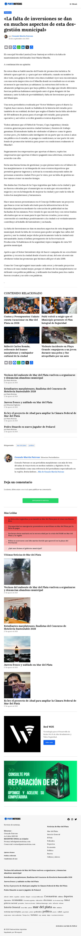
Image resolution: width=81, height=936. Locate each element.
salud (60, 912)
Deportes (51, 844)
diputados (7, 900)
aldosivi (6, 896)
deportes (68, 896)
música (59, 907)
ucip (40, 915)
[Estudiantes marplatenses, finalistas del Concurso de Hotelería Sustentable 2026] (17, 610)
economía (17, 900)
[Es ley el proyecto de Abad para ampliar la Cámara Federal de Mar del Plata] (17, 685)
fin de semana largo (58, 900)
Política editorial (10, 856)
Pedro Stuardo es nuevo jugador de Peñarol (29, 426)
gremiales (21, 903)
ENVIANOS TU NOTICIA (40, 500)
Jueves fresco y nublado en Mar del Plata (28, 402)
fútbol (67, 900)
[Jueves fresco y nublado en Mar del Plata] (17, 649)
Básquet (28, 896)
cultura (60, 897)
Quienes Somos (9, 852)
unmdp (44, 915)
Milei (54, 907)
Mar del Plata (52, 831)
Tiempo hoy (26, 915)
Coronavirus (50, 896)
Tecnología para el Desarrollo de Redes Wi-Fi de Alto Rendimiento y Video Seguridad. (57, 734)
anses (11, 897)
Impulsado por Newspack (13, 932)
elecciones (47, 900)
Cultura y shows (53, 857)
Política (8, 13)
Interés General (53, 834)
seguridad (66, 912)
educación (39, 900)
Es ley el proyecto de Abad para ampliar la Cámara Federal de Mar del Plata (40, 414)
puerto (55, 912)
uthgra (48, 915)
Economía (51, 847)
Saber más (49, 742)
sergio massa (7, 915)
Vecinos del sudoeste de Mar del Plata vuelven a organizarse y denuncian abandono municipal (39, 376)
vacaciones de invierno (57, 915)
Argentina (16, 896)
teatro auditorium (16, 915)
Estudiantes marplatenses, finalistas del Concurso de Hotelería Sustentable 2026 (35, 390)
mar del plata (21, 445)
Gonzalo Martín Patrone (22, 36)
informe (61, 903)
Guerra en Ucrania (30, 903)
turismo (34, 915)
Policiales (51, 841)
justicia (30, 907)
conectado (24, 489)
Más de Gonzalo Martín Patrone (51, 472)
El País (49, 838)
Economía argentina (29, 900)
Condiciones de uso (10, 859)
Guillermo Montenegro (42, 903)
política (31, 445)
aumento (22, 896)
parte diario (25, 912)
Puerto (50, 854)
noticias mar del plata (12, 912)
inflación (55, 903)
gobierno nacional (10, 903)
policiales (38, 912)
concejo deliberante (37, 896)
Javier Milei (24, 907)
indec (50, 903)
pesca (31, 912)
